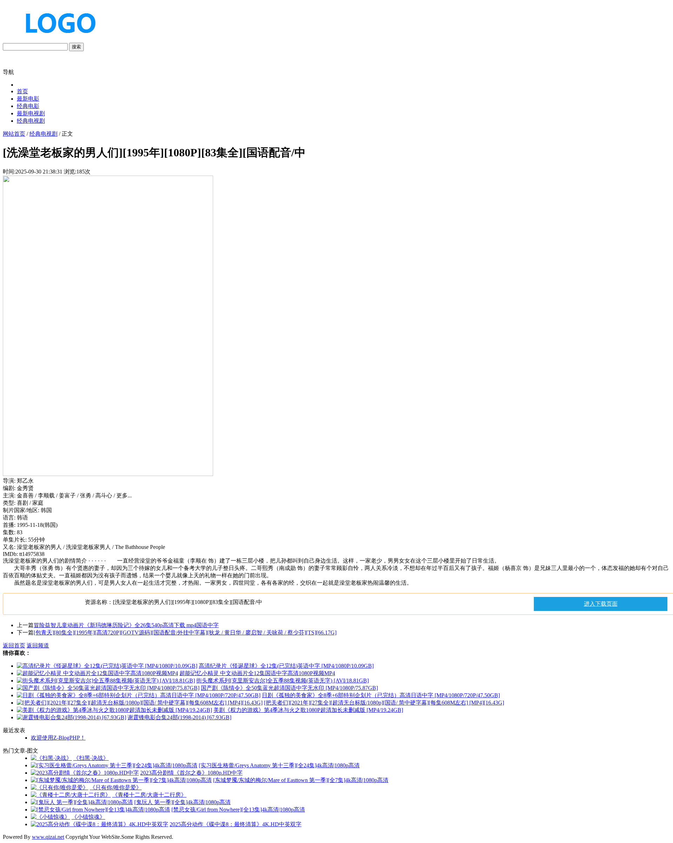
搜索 (76, 46)
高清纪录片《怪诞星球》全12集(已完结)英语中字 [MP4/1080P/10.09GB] (286, 666)
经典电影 (28, 106)
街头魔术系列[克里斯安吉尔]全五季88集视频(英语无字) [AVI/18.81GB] (282, 681)
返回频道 (38, 645)
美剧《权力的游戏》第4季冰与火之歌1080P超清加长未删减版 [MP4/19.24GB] (308, 710)
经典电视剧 (31, 121)
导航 (8, 72)
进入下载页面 (601, 604)
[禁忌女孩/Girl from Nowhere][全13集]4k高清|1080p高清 (238, 810)
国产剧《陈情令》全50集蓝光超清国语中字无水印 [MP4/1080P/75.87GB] (289, 688)
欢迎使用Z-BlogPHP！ (58, 738)
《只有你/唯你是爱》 (116, 787)
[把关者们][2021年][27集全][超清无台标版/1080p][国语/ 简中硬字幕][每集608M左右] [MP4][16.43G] (384, 703)
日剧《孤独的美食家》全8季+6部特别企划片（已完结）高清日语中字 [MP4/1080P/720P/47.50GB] (381, 695)
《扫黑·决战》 (91, 758)
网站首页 (14, 134)
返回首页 (14, 645)
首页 (22, 91)
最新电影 (28, 99)
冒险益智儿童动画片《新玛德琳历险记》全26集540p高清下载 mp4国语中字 (126, 625)
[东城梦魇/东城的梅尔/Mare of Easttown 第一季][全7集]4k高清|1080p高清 (300, 780)
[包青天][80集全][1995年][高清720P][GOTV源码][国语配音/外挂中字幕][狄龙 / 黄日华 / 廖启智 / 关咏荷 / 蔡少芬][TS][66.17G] (185, 632)
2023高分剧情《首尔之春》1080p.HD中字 (191, 773)
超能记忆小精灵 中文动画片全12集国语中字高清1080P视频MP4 (257, 673)
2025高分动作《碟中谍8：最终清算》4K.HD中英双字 (235, 824)
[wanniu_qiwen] (57, 39)
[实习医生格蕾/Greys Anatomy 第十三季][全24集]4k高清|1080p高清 (279, 765)
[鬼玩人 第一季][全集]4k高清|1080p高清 (182, 802)
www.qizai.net (48, 837)
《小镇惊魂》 (88, 817)
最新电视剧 (31, 113)
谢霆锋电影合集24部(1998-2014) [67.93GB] (179, 717)
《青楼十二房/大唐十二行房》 (149, 795)
